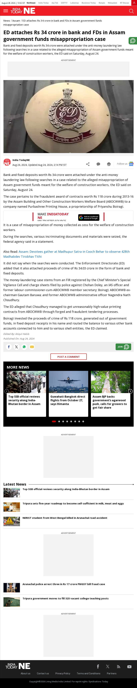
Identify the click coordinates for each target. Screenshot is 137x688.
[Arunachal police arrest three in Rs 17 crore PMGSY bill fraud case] (12, 587)
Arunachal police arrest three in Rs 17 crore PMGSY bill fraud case (64, 584)
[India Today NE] (24, 11)
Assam (16, 20)
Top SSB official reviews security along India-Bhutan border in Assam (24, 400)
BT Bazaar (124, 3)
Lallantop (74, 3)
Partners (111, 673)
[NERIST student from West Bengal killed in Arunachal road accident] (12, 521)
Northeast (31, 3)
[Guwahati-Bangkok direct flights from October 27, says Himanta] (68, 382)
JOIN (120, 346)
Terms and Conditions (88, 673)
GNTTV (64, 3)
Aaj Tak (55, 3)
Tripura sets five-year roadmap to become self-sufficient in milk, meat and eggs (73, 503)
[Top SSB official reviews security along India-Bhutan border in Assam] (26, 382)
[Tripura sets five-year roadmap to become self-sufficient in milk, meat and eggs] (12, 507)
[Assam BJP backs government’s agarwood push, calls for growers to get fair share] (110, 382)
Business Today (89, 3)
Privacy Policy (62, 673)
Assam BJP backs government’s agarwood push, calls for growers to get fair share (110, 402)
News (6, 20)
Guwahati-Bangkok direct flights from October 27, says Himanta (67, 400)
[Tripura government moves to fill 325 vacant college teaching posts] (12, 602)
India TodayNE (21, 160)
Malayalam (112, 3)
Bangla (102, 3)
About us (25, 673)
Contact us (43, 673)
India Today (43, 3)
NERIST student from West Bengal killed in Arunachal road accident (65, 517)
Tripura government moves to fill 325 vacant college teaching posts (66, 598)
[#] (24, 347)
